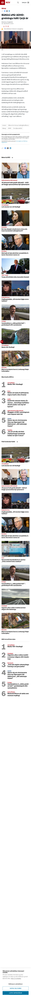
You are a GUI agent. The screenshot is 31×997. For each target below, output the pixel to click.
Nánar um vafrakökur (16, 978)
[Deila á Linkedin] (9, 11)
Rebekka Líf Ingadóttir (7, 22)
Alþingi (4, 8)
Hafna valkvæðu (15, 988)
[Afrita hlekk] (2, 11)
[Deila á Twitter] (7, 11)
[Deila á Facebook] (4, 11)
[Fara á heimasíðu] (6, 2)
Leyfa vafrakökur (15, 993)
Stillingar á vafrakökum (15, 984)
